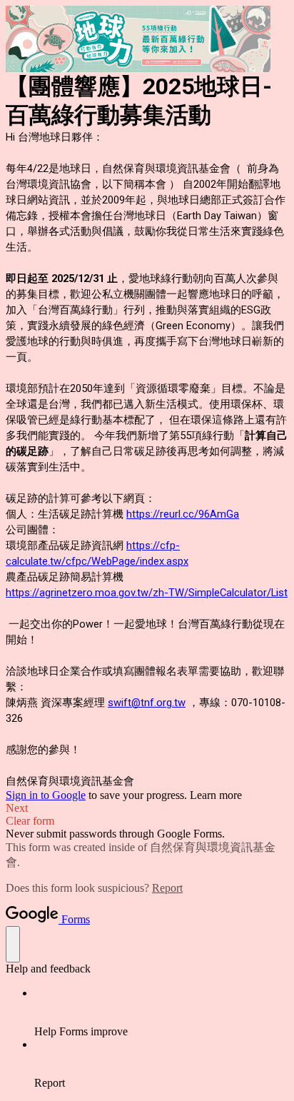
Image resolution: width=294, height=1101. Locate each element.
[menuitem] (161, 1012)
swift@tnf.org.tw (147, 702)
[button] (147, 808)
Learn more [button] (216, 795)
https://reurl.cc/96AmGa (182, 514)
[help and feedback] (13, 944)
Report (167, 888)
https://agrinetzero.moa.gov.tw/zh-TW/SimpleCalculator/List (147, 592)
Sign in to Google (46, 795)
